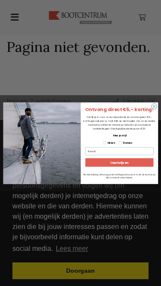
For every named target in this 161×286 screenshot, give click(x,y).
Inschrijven (119, 162)
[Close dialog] (154, 106)
